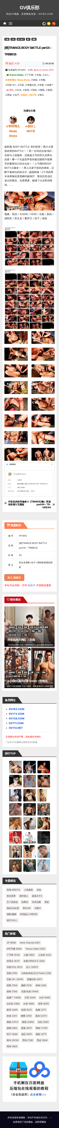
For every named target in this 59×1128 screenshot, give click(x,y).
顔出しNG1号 (29, 95)
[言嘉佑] (15, 794)
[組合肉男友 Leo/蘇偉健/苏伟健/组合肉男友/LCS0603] (29, 780)
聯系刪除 (41, 1121)
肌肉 (34, 90)
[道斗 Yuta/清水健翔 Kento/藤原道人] (15, 823)
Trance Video (16, 75)
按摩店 (25, 902)
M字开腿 (14, 948)
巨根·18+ (11, 85)
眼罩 (12, 1009)
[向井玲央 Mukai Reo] (29, 851)
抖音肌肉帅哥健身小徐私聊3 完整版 (18, 503)
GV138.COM (16, 718)
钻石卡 (31, 585)
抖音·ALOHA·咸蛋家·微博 (39, 627)
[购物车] (49, 23)
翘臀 (26, 1015)
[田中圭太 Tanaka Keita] (44, 823)
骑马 (41, 95)
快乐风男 (11, 896)
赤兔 (39, 889)
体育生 (13, 961)
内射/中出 (14, 967)
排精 (41, 985)
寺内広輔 (36, 902)
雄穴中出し (12, 920)
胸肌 (42, 90)
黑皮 (42, 1040)
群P (28, 39)
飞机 (25, 635)
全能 (39, 75)
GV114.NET (16, 727)
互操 (6, 39)
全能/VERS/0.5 (34, 961)
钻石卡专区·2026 (14, 635)
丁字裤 (30, 75)
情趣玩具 (31, 85)
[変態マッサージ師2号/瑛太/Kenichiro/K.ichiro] (44, 794)
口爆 (31, 672)
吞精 (12, 973)
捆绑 (26, 985)
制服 (19, 672)
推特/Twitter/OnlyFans (18, 631)
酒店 (26, 1034)
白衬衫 (13, 1003)
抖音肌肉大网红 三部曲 (21, 639)
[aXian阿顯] (15, 865)
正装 (30, 997)
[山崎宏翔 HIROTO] (15, 766)
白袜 (28, 1003)
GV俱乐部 (29, 7)
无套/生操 (29, 991)
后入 (46, 75)
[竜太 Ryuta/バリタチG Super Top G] (29, 794)
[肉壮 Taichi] (29, 865)
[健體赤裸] (29, 837)
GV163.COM (16, 709)
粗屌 (27, 90)
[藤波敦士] (44, 865)
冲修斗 (37, 908)
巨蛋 (22, 85)
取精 (25, 627)
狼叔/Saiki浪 (13, 908)
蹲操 (9, 95)
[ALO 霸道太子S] (29, 823)
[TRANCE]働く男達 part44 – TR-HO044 (40, 504)
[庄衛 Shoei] (15, 837)
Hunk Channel (30, 942)
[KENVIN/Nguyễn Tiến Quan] (29, 766)
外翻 (43, 80)
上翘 (29, 954)
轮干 (17, 95)
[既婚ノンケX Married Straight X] (15, 809)
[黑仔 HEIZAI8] (44, 809)
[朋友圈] (44, 23)
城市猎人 (23, 896)
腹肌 (50, 90)
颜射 (41, 1034)
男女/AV (27, 908)
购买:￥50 (14, 63)
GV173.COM (16, 713)
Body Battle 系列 (45, 69)
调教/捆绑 (11, 914)
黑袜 (47, 902)
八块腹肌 (28, 889)
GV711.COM (16, 723)
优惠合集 (11, 627)
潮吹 (11, 90)
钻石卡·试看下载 (14, 676)
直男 (43, 1003)
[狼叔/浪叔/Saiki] (15, 780)
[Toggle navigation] (10, 23)
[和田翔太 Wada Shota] (13, 119)
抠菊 (41, 85)
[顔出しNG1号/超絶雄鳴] (31, 119)
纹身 (12, 1015)
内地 (19, 627)
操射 (12, 991)
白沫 (19, 90)
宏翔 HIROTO (13, 889)
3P (31, 69)
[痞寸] (29, 809)
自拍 (43, 1022)
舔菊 (26, 1028)
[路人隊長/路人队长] (15, 851)
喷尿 (35, 80)
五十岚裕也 (12, 902)
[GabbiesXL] (44, 851)
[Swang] (44, 766)
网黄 (33, 631)
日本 (13, 39)
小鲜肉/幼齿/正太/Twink (36, 973)
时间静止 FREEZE (28, 914)
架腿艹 (50, 85)
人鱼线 (44, 954)
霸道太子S (37, 896)
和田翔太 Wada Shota (19, 80)
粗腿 (41, 1009)
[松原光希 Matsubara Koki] (44, 780)
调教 (34, 39)
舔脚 (12, 1028)
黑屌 (27, 1040)
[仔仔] (44, 837)
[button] (54, 23)
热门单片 (21, 39)
